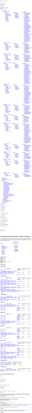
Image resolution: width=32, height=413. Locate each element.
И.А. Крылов (26, 15)
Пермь (7, 19)
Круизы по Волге (6, 185)
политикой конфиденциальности (21, 404)
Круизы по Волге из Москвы (8, 184)
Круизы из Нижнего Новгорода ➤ (8, 122)
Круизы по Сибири (6, 186)
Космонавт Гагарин (27, 108)
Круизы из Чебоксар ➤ (7, 172)
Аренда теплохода (6, 197)
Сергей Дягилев (19, 299)
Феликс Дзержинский (27, 31)
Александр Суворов (27, 38)
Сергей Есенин (26, 19)
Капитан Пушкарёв (27, 95)
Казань (7, 13)
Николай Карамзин (27, 26)
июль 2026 (16, 45)
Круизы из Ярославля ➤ (7, 159)
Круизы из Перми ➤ (6, 143)
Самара (7, 55)
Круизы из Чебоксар (6, 189)
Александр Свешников (27, 13)
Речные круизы (4, 10)
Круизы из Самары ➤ (7, 104)
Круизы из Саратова (6, 188)
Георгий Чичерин (26, 37)
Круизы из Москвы (6, 182)
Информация (5, 198)
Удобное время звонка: (3, 403)
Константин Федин (19, 291)
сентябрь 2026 (17, 16)
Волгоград (7, 69)
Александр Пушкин (27, 28)
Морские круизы (4, 178)
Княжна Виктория (27, 87)
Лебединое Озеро (26, 25)
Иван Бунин (19, 281)
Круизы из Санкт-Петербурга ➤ (8, 62)
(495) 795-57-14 (2, 3)
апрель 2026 (16, 12)
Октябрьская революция (19, 270)
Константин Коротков (27, 33)
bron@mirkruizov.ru (5, 220)
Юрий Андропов (26, 69)
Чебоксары (7, 20)
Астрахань (7, 12)
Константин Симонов (27, 20)
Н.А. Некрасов (26, 23)
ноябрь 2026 (16, 251)
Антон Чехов (19, 283)
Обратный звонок (2, 4)
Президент (25, 22)
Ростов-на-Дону (8, 60)
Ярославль (7, 18)
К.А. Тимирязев (26, 16)
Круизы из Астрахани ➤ (7, 42)
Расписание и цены (3, 380)
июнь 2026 (16, 14)
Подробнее (1, 392)
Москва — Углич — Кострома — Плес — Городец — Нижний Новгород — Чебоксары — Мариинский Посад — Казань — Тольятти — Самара (8, 281)
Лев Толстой (26, 35)
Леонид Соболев (26, 72)
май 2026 (16, 13)
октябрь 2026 (17, 47)
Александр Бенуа (26, 24)
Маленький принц (18, 353)
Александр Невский (27, 55)
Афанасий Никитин (27, 36)
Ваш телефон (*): (2, 402)
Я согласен (2, 412)
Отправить (2, 408)
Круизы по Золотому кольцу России (9, 183)
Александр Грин (26, 12)
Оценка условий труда (2, 223)
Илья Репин (26, 32)
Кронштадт (18, 272)
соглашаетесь (12, 410)
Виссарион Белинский (27, 70)
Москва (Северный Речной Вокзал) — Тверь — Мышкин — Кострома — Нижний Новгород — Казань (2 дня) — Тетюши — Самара (8, 288)
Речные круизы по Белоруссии (8, 195)
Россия (18, 305)
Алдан (25, 169)
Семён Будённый (26, 39)
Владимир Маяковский (27, 27)
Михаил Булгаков (26, 18)
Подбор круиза (6, 196)
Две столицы (26, 85)
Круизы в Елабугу (6, 191)
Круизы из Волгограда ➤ (7, 53)
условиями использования (18, 410)
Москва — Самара (3, 269)
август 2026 (16, 15)
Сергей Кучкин (26, 60)
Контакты (3, 180)
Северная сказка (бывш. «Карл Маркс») (27, 66)
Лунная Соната (26, 130)
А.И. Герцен (26, 99)
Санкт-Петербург (8, 15)
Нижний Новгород (8, 14)
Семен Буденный (18, 334)
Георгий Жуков (26, 29)
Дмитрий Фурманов (27, 30)
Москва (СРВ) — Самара (4, 279)
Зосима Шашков (26, 34)
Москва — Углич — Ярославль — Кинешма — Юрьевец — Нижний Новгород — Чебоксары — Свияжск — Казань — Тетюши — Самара (8, 298)
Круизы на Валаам (6, 190)
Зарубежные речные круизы (6, 179)
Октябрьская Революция (27, 47)
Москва (7, 45)
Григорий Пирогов (27, 14)
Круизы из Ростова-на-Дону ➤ (8, 114)
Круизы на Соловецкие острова (8, 194)
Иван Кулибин (26, 59)
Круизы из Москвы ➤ (7, 11)
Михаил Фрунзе (26, 51)
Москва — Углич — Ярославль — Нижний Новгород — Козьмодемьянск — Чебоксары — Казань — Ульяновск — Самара (8, 370)
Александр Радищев (27, 56)
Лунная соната (19, 297)
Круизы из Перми (6, 187)
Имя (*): (1, 401)
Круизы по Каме (6, 193)
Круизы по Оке (6, 192)
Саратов (7, 16)
